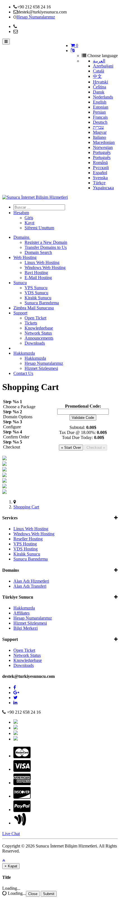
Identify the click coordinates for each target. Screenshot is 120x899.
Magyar (100, 132)
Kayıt (29, 222)
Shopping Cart (26, 507)
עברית (98, 127)
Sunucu (20, 282)
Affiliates (21, 613)
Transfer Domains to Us (46, 247)
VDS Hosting (25, 549)
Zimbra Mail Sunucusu (33, 307)
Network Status (38, 333)
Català (98, 71)
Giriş (29, 217)
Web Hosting (25, 257)
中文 (97, 76)
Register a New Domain (46, 242)
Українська (103, 187)
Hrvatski (100, 82)
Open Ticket (35, 318)
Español (100, 172)
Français (100, 117)
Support (20, 312)
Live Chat (11, 833)
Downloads (35, 343)
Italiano (99, 137)
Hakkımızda (24, 353)
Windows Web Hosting (45, 267)
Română (100, 162)
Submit (48, 894)
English (99, 102)
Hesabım (21, 212)
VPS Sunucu (36, 287)
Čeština (99, 87)
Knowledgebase (39, 328)
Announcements (39, 338)
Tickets (31, 323)
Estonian (100, 107)
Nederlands (103, 97)
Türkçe (99, 182)
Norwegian (103, 147)
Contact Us (23, 373)
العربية (99, 61)
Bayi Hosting (36, 272)
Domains (21, 237)
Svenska (100, 177)
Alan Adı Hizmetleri (31, 581)
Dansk (98, 92)
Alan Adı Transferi (29, 586)
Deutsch (100, 122)
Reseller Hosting (28, 538)
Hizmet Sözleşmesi (41, 368)
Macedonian (104, 142)
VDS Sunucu (36, 292)
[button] (3, 860)
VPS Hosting (25, 543)
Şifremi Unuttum (39, 227)
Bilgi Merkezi (25, 628)
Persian (99, 112)
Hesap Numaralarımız (44, 363)
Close (32, 894)
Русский (101, 167)
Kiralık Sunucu (38, 297)
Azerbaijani (103, 66)
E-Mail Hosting (38, 277)
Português (102, 152)
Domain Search (38, 252)
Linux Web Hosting (42, 262)
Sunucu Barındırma (42, 302)
